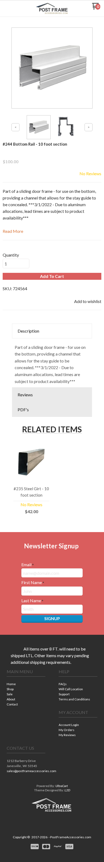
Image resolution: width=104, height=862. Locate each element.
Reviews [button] (25, 394)
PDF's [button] (23, 409)
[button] (11, 8)
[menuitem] (26, 684)
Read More (13, 231)
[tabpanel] (52, 363)
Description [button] (28, 330)
